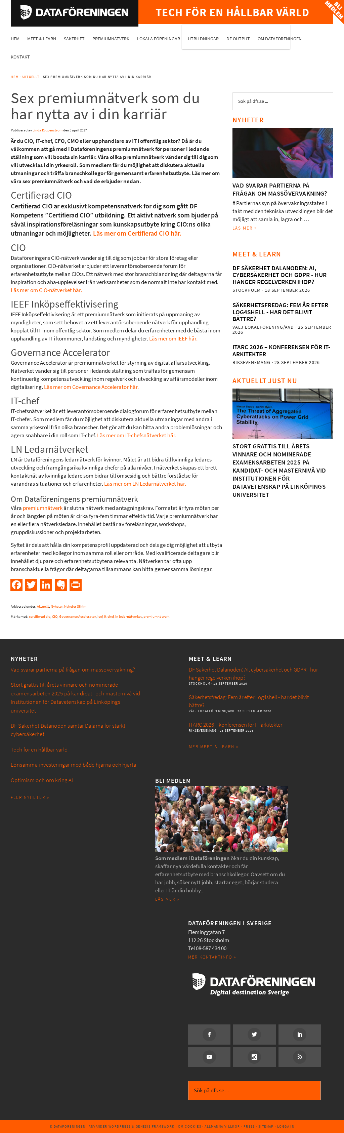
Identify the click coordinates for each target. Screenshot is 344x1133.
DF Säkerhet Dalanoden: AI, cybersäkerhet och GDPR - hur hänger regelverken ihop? (279, 275)
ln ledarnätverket (128, 616)
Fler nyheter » (30, 797)
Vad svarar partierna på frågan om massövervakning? (279, 189)
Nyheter (56, 606)
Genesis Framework (155, 1126)
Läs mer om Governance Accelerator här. (91, 387)
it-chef (109, 616)
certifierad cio (39, 616)
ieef (99, 616)
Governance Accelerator (77, 616)
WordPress (120, 1126)
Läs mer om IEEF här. (173, 338)
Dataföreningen (74, 12)
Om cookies (189, 1126)
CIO (54, 616)
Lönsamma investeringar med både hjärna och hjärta (73, 765)
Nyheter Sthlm (75, 606)
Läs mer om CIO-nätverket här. (46, 290)
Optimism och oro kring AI (42, 780)
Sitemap (266, 1126)
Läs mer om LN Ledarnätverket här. (145, 484)
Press (249, 1126)
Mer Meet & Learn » (214, 747)
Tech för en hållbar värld (39, 750)
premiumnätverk (42, 508)
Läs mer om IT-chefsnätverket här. (136, 435)
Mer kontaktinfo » (212, 957)
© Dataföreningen (67, 1126)
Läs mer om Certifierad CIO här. (137, 233)
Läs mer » (244, 228)
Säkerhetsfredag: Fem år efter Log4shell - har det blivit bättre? (280, 312)
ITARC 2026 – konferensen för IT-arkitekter (281, 350)
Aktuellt (43, 606)
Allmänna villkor (222, 1126)
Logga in (285, 1126)
